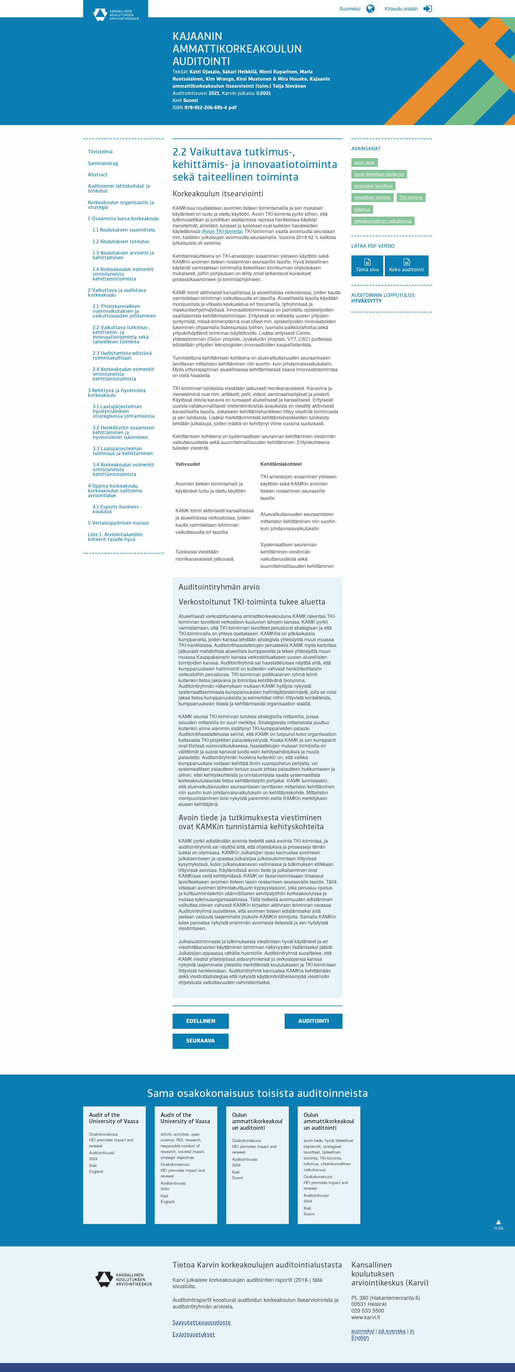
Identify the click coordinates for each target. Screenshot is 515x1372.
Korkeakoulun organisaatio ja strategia (121, 205)
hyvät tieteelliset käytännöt (379, 174)
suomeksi (362, 1330)
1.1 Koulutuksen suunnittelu (124, 230)
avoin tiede (364, 162)
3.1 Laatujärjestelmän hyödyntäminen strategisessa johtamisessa (124, 412)
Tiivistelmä (100, 152)
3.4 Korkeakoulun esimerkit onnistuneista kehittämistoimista (123, 470)
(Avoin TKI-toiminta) (222, 231)
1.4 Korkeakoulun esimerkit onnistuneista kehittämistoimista (123, 274)
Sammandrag (103, 163)
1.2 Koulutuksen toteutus (121, 242)
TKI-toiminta (411, 197)
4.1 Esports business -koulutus (117, 509)
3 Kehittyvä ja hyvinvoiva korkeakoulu (117, 393)
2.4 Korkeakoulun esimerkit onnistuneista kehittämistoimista (123, 374)
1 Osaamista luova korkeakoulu (123, 219)
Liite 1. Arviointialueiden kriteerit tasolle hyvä (115, 537)
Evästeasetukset (194, 1334)
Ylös (498, 1223)
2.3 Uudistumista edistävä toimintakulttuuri (122, 356)
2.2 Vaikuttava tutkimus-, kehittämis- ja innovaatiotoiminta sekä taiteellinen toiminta (121, 335)
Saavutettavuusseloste (202, 1322)
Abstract (98, 175)
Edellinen (200, 1021)
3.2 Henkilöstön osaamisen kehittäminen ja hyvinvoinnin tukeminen (123, 433)
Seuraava (200, 1041)
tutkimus (362, 209)
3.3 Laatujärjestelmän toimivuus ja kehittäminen (123, 451)
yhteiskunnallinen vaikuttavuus (383, 221)
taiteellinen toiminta (372, 197)
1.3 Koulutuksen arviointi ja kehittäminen (123, 255)
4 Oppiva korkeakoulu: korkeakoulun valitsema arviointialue (115, 491)
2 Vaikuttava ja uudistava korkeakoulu (117, 293)
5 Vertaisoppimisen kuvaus (118, 523)
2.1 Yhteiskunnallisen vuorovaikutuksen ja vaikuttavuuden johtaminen (124, 311)
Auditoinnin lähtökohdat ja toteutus (119, 189)
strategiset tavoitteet (373, 186)
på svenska (392, 1330)
